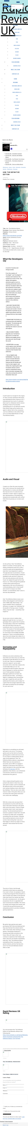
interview (12, 769)
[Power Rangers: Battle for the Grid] (5, 1069)
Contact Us (15, 73)
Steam (17, 51)
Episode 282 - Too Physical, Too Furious (14, 159)
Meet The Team (15, 69)
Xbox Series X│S (16, 35)
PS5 (17, 38)
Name (4, 1085)
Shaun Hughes (7, 1050)
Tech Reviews (15, 62)
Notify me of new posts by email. (12, 1111)
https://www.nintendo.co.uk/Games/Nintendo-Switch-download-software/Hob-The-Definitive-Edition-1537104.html (15, 1036)
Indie (13, 167)
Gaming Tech (17, 65)
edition (19, 1048)
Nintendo (18, 167)
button (13, 1048)
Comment (5, 1093)
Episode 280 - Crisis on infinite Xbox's (14, 164)
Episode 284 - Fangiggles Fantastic (13, 153)
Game (10, 167)
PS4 (17, 42)
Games (21, 1048)
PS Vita (17, 48)
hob (24, 1048)
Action (6, 1048)
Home (15, 21)
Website (5, 1090)
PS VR (16, 55)
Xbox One (16, 32)
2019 (4, 1048)
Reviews (15, 25)
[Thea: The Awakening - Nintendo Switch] (5, 1056)
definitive (16, 1048)
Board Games (17, 58)
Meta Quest (17, 45)
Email (4, 1088)
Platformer (9, 169)
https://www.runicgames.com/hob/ (12, 235)
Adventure (5, 167)
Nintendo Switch (17, 29)
